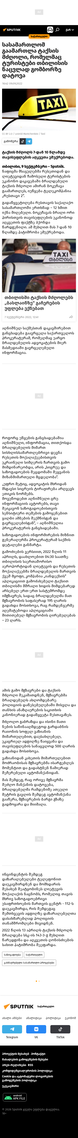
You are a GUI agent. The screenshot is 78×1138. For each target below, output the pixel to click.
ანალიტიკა (34, 1018)
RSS (30, 1065)
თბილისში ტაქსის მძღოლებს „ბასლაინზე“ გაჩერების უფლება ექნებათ (39, 303)
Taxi (43, 133)
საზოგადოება (12, 954)
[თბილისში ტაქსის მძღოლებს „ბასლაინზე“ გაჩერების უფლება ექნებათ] (39, 265)
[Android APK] (15, 1097)
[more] (71, 317)
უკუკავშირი (10, 1086)
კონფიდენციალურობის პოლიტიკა (27, 1071)
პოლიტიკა (53, 1018)
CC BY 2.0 (7, 133)
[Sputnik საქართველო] (12, 31)
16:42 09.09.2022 (12, 83)
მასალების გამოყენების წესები (25, 1059)
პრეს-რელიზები (14, 1065)
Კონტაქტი (38, 1054)
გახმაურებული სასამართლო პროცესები (29, 962)
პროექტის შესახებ (15, 1054)
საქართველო (34, 954)
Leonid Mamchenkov (26, 133)
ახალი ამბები (12, 1018)
